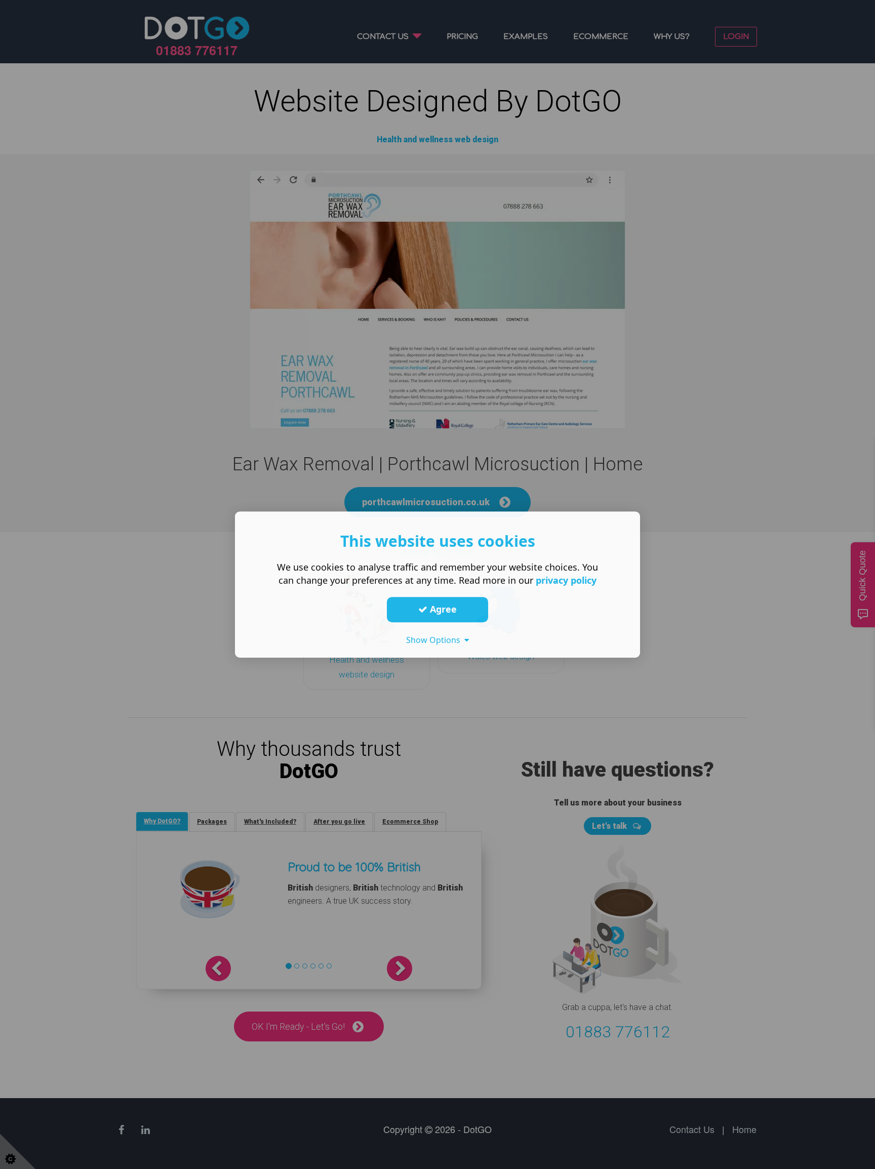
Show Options (435, 640)
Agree (442, 609)
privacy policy (566, 580)
